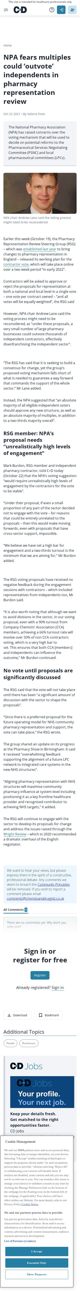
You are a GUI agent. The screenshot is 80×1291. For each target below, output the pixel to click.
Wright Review (14, 834)
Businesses (29, 1043)
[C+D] (20, 9)
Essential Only (37, 1262)
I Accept (36, 1251)
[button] (51, 9)
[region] (37, 1211)
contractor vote (16, 264)
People (10, 1043)
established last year (39, 249)
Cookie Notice (30, 1204)
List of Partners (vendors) (20, 1241)
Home (7, 45)
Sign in (58, 987)
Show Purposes (37, 1274)
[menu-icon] (6, 9)
